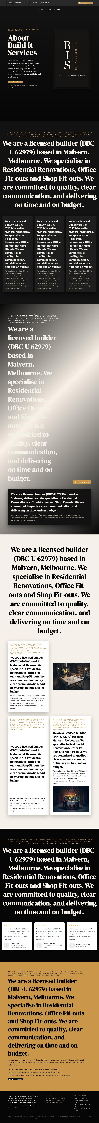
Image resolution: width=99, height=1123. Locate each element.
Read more (7, 939)
